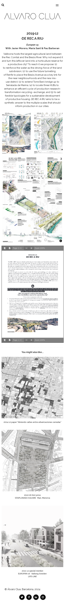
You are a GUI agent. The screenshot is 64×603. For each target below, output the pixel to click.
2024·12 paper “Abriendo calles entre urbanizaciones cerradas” (32, 422)
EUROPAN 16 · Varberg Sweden (32, 574)
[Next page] (9, 248)
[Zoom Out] (26, 248)
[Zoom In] (31, 248)
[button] (59, 3)
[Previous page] (4, 248)
